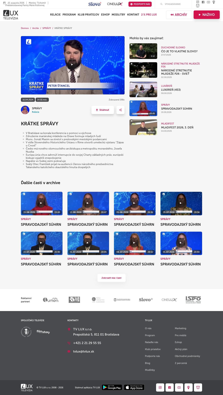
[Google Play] (112, 387)
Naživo (208, 15)
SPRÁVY (46, 28)
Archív (181, 15)
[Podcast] (213, 2)
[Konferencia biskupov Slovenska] (26, 332)
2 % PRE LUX (149, 14)
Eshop (178, 342)
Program (69, 14)
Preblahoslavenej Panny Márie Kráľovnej (24, 5)
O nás (148, 328)
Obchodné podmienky (187, 356)
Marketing (180, 328)
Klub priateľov (88, 14)
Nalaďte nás (151, 342)
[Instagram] (197, 2)
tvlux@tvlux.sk (83, 351)
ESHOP (105, 14)
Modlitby (118, 14)
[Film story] (43, 332)
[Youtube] (208, 2)
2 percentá (181, 363)
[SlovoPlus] (94, 4)
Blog (147, 363)
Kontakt (133, 14)
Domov (25, 28)
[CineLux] (115, 4)
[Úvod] (10, 14)
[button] (102, 110)
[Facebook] (203, 2)
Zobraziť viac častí (111, 278)
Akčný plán (181, 349)
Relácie (55, 14)
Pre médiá (180, 335)
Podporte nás (142, 4)
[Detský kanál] (197, 6)
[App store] (134, 387)
